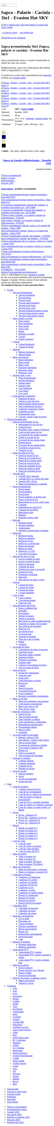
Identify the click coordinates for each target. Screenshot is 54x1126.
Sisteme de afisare (21, 965)
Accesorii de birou (21, 647)
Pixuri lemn (23, 494)
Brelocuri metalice (26, 538)
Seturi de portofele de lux (29, 466)
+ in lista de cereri (9, 32)
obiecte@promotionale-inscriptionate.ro (19, 272)
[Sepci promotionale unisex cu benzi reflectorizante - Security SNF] (12, 183)
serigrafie (47, 75)
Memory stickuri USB (28, 737)
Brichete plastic (25, 523)
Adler (15, 1032)
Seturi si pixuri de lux (28, 499)
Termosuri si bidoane (27, 574)
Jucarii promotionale (27, 779)
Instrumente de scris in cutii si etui (33, 502)
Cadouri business (20, 786)
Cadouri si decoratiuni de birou (32, 665)
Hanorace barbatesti (27, 367)
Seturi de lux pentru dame (30, 460)
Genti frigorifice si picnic (29, 680)
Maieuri (16, 349)
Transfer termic (14, 1094)
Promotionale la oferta (17, 1109)
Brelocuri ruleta (25, 548)
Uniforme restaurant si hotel (31, 409)
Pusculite (22, 610)
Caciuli (21, 336)
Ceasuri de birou (25, 585)
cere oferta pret (26, 32)
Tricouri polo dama (27, 305)
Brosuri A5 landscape (28, 895)
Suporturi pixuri (25, 652)
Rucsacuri (23, 683)
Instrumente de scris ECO (30, 507)
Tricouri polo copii (26, 308)
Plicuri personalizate (27, 929)
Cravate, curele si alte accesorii (32, 416)
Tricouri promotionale (22, 292)
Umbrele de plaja (26, 567)
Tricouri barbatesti (26, 295)
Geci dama (23, 391)
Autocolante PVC (21, 949)
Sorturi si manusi (26, 616)
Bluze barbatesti (25, 360)
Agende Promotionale (23, 1055)
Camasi (16, 341)
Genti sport (23, 678)
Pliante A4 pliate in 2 (27, 828)
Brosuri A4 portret (26, 900)
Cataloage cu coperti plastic (30, 892)
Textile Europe (19, 1063)
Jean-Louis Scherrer (22, 1030)
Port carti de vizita (26, 709)
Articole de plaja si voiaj (24, 556)
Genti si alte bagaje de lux (30, 432)
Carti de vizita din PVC (29, 851)
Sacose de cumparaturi (28, 673)
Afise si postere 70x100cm (30, 864)
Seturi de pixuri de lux (28, 455)
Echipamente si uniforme (24, 396)
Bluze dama (23, 362)
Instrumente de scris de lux (30, 424)
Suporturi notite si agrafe (29, 654)
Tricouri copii (24, 300)
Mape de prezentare (22, 867)
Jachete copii (24, 385)
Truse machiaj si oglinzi (29, 719)
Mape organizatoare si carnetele (32, 484)
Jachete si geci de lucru (28, 401)
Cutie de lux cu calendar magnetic (33, 802)
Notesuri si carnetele (27, 660)
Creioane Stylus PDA (28, 510)
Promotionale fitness (27, 727)
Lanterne (22, 644)
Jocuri (21, 776)
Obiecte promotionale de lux (25, 422)
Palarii (21, 331)
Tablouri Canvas (25, 983)
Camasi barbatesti (26, 344)
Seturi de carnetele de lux (29, 471)
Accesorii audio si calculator (25, 735)
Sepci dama (23, 326)
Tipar (9, 784)
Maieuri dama (24, 354)
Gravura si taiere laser (17, 1091)
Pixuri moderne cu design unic (32, 497)
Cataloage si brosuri (22, 874)
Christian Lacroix (21, 1027)
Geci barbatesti (25, 388)
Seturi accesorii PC (27, 753)
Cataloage (11, 986)
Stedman (17, 1042)
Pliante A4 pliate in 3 (27, 830)
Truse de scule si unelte (28, 639)
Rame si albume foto (27, 608)
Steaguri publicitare (27, 975)
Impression (18, 1050)
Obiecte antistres (25, 773)
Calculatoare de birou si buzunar (33, 649)
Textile (10, 290)
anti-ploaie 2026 (14, 1114)
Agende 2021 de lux (27, 481)
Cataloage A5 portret (27, 880)
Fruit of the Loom (21, 1037)
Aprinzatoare (24, 528)
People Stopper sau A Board (31, 970)
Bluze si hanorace (21, 357)
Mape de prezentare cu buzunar (32, 869)
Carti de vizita (19, 841)
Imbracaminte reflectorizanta (31, 404)
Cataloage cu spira (26, 890)
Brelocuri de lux (25, 541)
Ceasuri (16, 582)
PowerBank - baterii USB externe (33, 740)
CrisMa (16, 1001)
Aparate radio (24, 662)
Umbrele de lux (25, 450)
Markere (22, 515)
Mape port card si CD (28, 706)
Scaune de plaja (25, 572)
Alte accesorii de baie (28, 717)
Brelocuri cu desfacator (28, 543)
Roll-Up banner (25, 967)
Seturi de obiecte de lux (23, 453)
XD (14, 1071)
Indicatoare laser (25, 512)
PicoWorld (17, 1009)
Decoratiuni (23, 613)
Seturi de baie (24, 714)
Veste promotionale (27, 378)
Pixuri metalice (25, 491)
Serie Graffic (27, 109)
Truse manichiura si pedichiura (32, 722)
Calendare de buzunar (28, 908)
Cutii (20, 939)
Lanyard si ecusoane (27, 554)
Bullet (15, 1004)
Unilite (16, 1058)
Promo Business (20, 1053)
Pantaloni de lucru (26, 398)
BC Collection (19, 1040)
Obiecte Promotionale (17, 419)
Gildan (16, 1045)
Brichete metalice (26, 525)
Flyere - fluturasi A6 (27, 815)
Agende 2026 (13, 1112)
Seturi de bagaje (25, 688)
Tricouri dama (24, 297)
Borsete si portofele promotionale (33, 696)
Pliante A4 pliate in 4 (27, 833)
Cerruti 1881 (18, 1022)
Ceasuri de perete (26, 587)
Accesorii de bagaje (27, 691)
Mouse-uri (23, 750)
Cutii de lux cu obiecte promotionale (34, 794)
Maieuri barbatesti (26, 352)
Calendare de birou (27, 911)
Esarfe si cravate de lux (28, 437)
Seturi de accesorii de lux (29, 458)
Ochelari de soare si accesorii (31, 569)
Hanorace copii (25, 373)
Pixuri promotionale (22, 486)
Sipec (15, 1014)
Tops (15, 1006)
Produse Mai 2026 (15, 1122)
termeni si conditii (36, 274)
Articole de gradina (27, 636)
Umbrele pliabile (26, 761)
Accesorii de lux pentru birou (31, 445)
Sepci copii (23, 329)
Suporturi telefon (26, 657)
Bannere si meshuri (21, 942)
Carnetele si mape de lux (29, 448)
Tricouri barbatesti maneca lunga (33, 310)
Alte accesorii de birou (28, 667)
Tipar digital (12, 1102)
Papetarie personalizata (23, 916)
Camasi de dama (25, 347)
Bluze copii (23, 365)
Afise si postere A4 (27, 856)
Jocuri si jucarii (19, 771)
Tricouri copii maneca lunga (31, 316)
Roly (15, 1035)
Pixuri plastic (24, 489)
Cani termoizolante (27, 600)
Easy (15, 991)
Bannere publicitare (27, 944)
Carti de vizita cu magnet (29, 846)
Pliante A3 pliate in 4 (27, 838)
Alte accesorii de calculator (30, 755)
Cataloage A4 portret (27, 882)
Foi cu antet (23, 918)
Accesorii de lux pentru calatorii (32, 435)
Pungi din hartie (25, 936)
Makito (16, 1079)
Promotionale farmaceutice (30, 724)
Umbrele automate (26, 763)
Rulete (21, 642)
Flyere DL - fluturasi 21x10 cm (32, 817)
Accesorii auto (25, 634)
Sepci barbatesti (25, 323)
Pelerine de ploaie (26, 768)
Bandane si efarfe (26, 334)
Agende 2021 (19, 473)
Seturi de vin (24, 629)
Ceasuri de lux (25, 427)
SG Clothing (18, 1048)
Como (15, 1066)
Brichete (16, 520)
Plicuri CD (23, 931)
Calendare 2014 (20, 905)
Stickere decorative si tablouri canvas (29, 978)
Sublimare (11, 1097)
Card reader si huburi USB (30, 748)
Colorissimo (18, 1011)
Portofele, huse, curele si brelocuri (33, 429)
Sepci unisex (7, 189)
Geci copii (23, 393)
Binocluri (22, 577)
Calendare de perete (27, 913)
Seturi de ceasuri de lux (29, 463)
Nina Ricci (17, 1024)
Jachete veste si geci (22, 375)
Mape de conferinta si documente (33, 701)
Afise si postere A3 (27, 859)
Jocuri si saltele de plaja (29, 559)
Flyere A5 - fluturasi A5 (29, 820)
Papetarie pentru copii (28, 517)
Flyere (15, 812)
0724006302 (7, 269)
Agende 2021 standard (28, 476)
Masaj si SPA (24, 729)
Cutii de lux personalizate (29, 792)
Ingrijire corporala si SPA (24, 711)
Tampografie (12, 1089)
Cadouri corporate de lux (29, 789)
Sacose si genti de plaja (28, 561)
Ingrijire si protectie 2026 (18, 1117)
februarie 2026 (13, 1120)
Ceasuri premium (26, 592)
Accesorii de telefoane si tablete (32, 745)
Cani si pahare (24, 598)
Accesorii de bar (25, 631)
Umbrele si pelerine (21, 758)
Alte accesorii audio (27, 742)
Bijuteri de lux (24, 442)
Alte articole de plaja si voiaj (31, 579)
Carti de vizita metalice (28, 848)
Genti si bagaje (19, 670)
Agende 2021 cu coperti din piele (33, 479)
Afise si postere (20, 854)
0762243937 (20, 269)
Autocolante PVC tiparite (29, 952)
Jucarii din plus (25, 781)
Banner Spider (25, 973)
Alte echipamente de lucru (30, 406)
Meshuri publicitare (27, 947)
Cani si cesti (18, 595)
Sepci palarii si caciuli (22, 318)
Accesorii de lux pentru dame (31, 440)
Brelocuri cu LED (26, 551)
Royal (15, 1081)
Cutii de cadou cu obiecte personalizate (29, 798)
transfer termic (19, 78)
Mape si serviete (20, 698)
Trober (16, 1076)
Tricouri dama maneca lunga (31, 313)
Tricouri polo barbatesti (28, 303)
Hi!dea (16, 999)
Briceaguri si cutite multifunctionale (34, 621)
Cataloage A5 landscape (29, 877)
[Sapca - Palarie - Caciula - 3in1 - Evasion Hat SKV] (27, 27)
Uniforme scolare (26, 411)
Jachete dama (24, 383)
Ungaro (16, 1019)
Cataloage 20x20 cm (27, 885)
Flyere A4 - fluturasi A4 (29, 823)
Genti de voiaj (24, 675)
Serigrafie (11, 1099)
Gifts (15, 988)
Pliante (16, 825)
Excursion (17, 996)
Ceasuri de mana (26, 590)
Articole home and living (24, 605)
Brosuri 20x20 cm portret (29, 903)
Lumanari (22, 732)
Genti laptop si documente (30, 704)
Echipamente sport (26, 414)
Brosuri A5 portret (26, 898)
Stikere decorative (26, 980)
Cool (15, 993)
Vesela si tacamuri (26, 618)
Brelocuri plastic (25, 535)
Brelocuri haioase (26, 546)
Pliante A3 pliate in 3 (27, 836)
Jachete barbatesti (26, 380)
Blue (15, 1084)
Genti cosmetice (25, 693)
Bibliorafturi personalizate (30, 934)
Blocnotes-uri (24, 921)
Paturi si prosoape (26, 564)
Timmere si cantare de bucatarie (32, 623)
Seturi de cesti (24, 603)
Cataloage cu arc (26, 887)
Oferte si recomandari (16, 1107)
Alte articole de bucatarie (29, 626)
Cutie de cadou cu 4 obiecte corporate (35, 805)
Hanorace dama (25, 370)
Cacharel (17, 1017)
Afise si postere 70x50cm (29, 861)
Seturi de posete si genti (29, 468)
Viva (15, 1068)
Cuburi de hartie (25, 924)
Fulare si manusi (25, 339)
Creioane (22, 504)
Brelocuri (17, 533)
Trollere (21, 686)
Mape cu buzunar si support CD (33, 872)
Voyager (16, 1074)
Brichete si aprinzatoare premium (33, 530)
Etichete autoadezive (27, 926)
